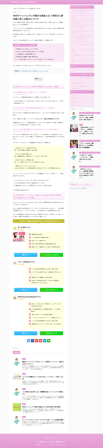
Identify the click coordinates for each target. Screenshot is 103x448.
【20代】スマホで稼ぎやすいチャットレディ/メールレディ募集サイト (82, 27)
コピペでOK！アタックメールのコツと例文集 (82, 70)
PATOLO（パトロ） (76, 95)
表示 (41, 78)
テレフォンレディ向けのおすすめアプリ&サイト (82, 46)
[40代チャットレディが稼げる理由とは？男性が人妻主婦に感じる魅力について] (44, 340)
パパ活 (74, 91)
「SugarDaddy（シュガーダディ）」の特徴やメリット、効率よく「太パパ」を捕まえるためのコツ (86, 131)
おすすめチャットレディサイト (80, 7)
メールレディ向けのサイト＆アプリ (80, 41)
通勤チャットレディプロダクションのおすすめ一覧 (82, 51)
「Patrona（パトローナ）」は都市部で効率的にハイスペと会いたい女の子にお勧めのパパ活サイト (86, 173)
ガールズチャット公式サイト (51, 255)
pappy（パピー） (76, 98)
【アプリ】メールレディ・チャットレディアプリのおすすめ (82, 21)
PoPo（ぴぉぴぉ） (18, 202)
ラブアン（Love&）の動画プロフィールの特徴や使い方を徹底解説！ (86, 145)
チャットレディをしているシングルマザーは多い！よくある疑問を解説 (42, 420)
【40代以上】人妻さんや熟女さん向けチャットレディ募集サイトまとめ (82, 37)
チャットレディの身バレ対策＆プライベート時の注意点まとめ (82, 87)
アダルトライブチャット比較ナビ (78, 188)
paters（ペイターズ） (77, 105)
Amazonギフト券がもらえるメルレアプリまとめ (82, 61)
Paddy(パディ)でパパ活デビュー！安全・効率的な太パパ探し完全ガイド (86, 117)
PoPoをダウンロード (51, 333)
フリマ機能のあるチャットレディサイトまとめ (82, 56)
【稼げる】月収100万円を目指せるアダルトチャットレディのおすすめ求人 (82, 11)
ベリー (26, 202)
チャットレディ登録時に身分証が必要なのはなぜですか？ (82, 78)
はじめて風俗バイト (54, 437)
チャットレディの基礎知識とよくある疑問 (83, 74)
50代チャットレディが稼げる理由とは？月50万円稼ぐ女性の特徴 (41, 407)
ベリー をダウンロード (51, 290)
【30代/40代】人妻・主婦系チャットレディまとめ (34, 71)
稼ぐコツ (75, 66)
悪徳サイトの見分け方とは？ (79, 83)
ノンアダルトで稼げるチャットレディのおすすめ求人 (82, 16)
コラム (16, 347)
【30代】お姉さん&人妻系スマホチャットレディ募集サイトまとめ (82, 32)
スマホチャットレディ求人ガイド (24, 2)
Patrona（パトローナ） (77, 101)
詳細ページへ (25, 255)
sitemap (46, 437)
